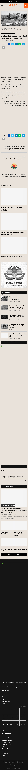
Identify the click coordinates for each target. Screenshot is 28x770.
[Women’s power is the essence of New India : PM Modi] (7, 542)
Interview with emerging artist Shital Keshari (20, 549)
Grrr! (3, 746)
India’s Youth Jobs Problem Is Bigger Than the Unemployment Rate (18, 335)
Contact (4, 697)
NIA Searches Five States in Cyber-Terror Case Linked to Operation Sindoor (16, 317)
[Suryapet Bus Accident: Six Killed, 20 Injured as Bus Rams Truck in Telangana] (4, 298)
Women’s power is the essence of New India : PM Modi (7, 549)
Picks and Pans (6, 748)
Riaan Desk (4, 514)
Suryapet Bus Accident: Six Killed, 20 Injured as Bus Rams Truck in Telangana (17, 298)
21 (17, 722)
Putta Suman (5, 40)
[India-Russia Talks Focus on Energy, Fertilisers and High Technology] (4, 326)
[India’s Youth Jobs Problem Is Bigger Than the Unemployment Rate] (4, 335)
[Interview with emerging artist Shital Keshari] (20, 542)
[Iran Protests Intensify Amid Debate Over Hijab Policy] (7, 525)
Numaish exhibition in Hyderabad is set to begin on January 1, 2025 (14, 158)
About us (4, 694)
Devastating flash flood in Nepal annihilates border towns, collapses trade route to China (17, 307)
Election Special (6, 742)
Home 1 (8, 768)
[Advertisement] (14, 63)
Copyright (4, 699)
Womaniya (4, 755)
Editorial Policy (6, 701)
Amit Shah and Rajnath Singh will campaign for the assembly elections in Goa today (13, 209)
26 (11, 725)
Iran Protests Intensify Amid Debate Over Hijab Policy (7, 532)
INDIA (2, 33)
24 (4, 725)
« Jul (3, 730)
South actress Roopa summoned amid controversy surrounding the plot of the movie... (14, 510)
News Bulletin (6, 33)
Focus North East (6, 744)
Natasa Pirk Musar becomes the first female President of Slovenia (19, 533)
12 (11, 719)
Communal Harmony (7, 740)
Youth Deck (5, 753)
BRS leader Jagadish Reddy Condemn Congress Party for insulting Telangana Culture (14, 148)
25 (7, 725)
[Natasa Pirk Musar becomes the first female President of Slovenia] (20, 525)
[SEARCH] (25, 480)
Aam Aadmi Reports (7, 738)
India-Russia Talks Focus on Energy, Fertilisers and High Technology (16, 326)
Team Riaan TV (14, 764)
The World (5, 751)
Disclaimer (5, 703)
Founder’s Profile (16, 768)
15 (21, 719)
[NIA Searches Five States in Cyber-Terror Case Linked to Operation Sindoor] (4, 317)
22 (21, 722)
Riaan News (12, 33)
